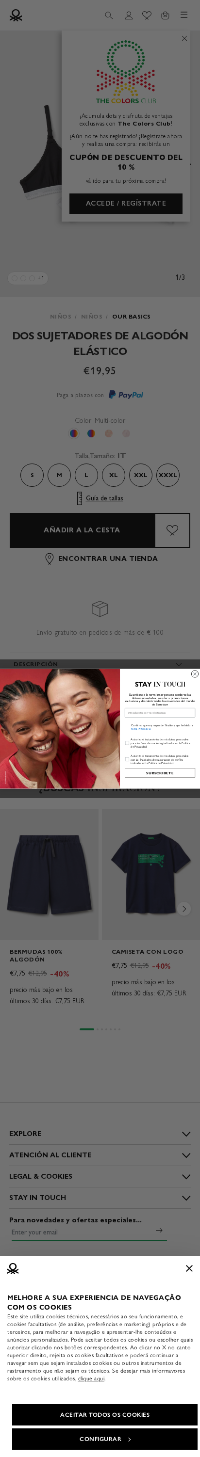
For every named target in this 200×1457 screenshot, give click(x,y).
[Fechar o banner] (189, 1268)
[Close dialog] (194, 673)
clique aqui (91, 1378)
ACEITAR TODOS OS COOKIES (105, 1414)
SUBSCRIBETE (159, 772)
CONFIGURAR (100, 1439)
